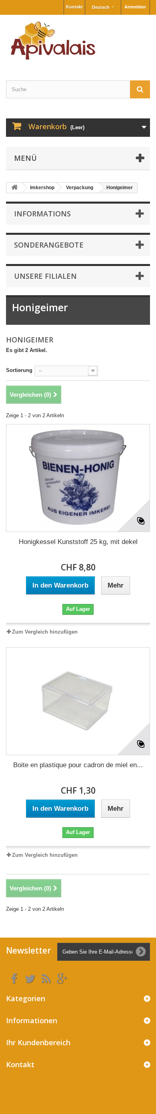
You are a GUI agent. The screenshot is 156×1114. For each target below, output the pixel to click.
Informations (42, 213)
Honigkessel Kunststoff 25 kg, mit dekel (78, 542)
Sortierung (19, 370)
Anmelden (135, 6)
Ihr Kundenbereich (38, 1042)
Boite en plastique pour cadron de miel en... (78, 765)
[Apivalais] (78, 40)
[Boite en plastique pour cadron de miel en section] (78, 701)
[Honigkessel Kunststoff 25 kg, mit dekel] (78, 478)
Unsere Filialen (45, 276)
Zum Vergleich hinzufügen (45, 632)
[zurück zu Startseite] (14, 188)
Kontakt (74, 6)
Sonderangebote (49, 245)
